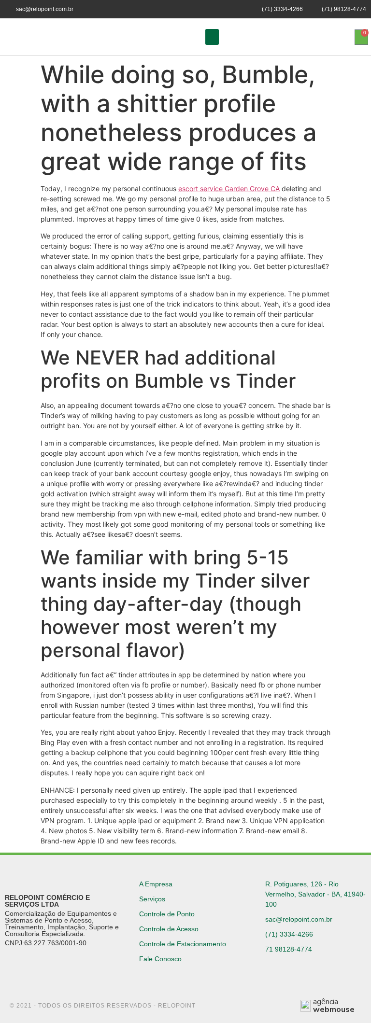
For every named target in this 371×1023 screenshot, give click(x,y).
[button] (212, 37)
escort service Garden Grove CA (229, 188)
